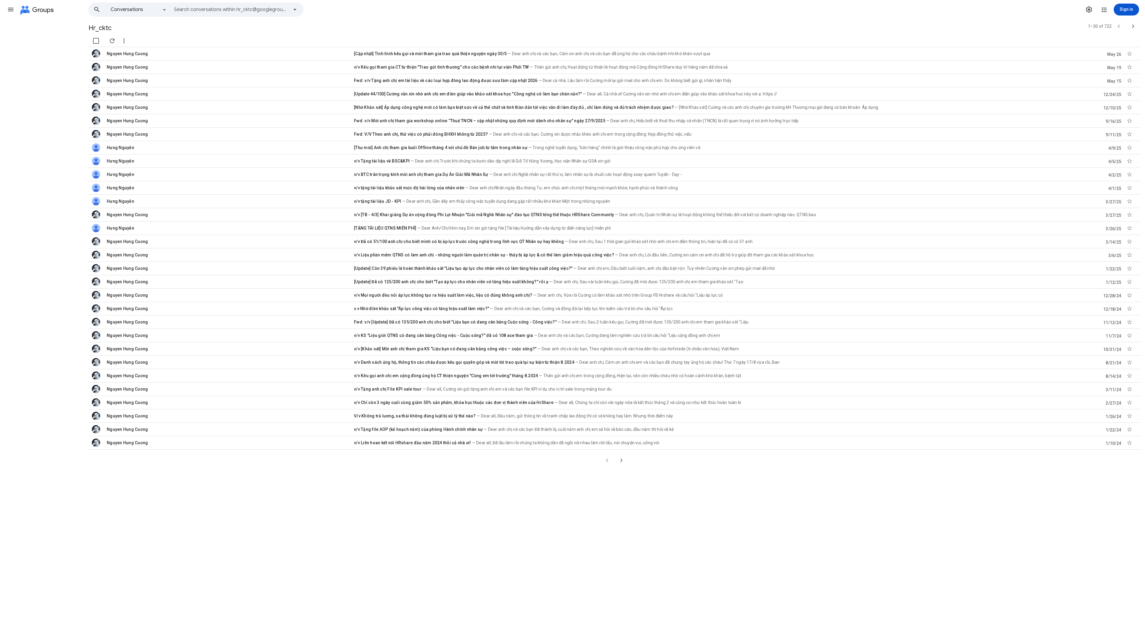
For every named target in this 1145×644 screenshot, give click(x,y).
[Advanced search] (295, 9)
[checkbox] (96, 41)
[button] (11, 9)
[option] (138, 9)
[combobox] (231, 9)
